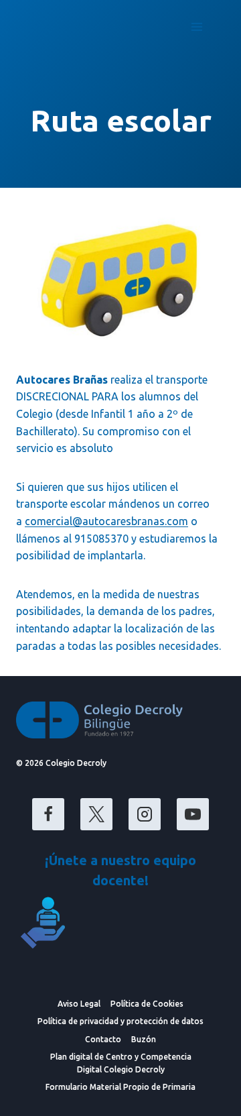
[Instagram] (145, 814)
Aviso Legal (79, 1003)
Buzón (143, 1039)
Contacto (103, 1039)
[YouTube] (193, 814)
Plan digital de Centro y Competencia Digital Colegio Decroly (120, 1063)
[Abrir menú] (196, 26)
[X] (96, 814)
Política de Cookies (146, 1003)
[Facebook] (48, 814)
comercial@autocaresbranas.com (106, 521)
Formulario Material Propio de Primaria (120, 1086)
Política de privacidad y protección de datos (120, 1021)
